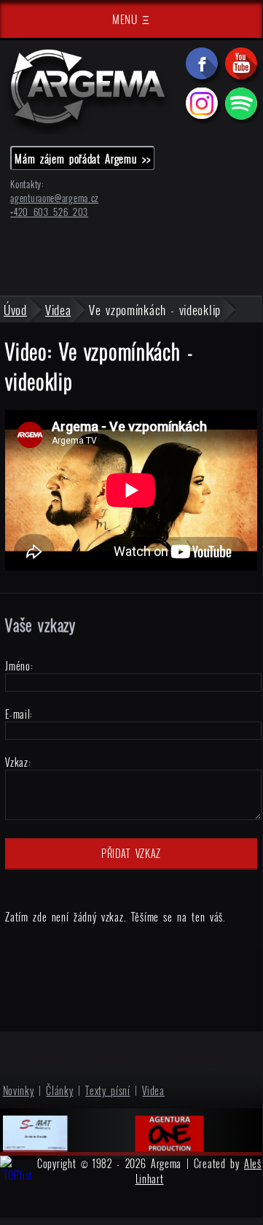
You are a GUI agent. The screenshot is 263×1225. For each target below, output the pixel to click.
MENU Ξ (131, 19)
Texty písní (107, 1090)
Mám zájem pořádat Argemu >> (82, 158)
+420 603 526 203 (49, 212)
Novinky (18, 1090)
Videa (153, 1090)
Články (59, 1090)
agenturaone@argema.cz (54, 198)
